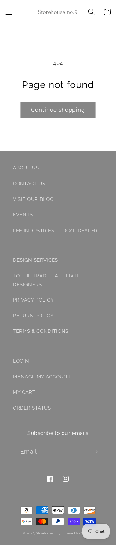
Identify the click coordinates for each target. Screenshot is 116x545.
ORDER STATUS (32, 408)
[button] (8, 12)
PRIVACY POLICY (33, 300)
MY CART (24, 392)
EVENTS (23, 215)
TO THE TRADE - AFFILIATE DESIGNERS (46, 280)
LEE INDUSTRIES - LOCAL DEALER (55, 230)
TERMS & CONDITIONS (41, 331)
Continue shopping (58, 109)
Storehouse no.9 (48, 533)
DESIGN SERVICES (35, 260)
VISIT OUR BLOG (33, 199)
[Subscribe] (95, 452)
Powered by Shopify (77, 533)
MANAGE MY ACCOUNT (42, 377)
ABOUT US (26, 168)
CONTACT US (29, 183)
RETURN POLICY (33, 316)
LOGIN (21, 361)
